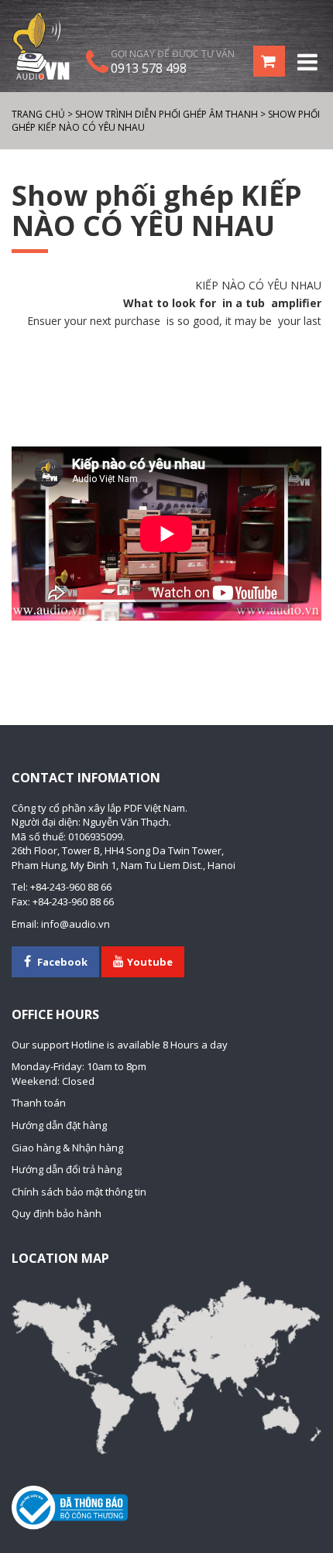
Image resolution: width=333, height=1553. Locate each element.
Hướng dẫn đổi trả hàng (67, 1169)
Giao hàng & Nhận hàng (67, 1147)
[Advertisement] (166, 378)
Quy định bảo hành (56, 1213)
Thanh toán (39, 1103)
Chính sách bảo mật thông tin (79, 1192)
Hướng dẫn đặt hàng (59, 1125)
